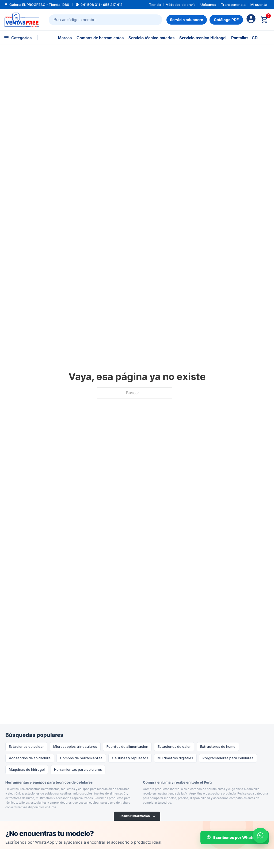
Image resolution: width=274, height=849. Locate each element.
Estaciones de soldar (26, 746)
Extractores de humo (217, 746)
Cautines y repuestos (130, 758)
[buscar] (154, 19)
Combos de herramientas (100, 38)
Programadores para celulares (228, 758)
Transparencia (233, 4)
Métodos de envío (181, 4)
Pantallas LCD (244, 38)
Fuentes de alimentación (127, 746)
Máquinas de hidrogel (27, 769)
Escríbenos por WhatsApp (237, 837)
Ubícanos (208, 4)
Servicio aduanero (186, 20)
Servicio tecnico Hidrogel (202, 38)
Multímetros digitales (175, 758)
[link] (226, 20)
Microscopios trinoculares (75, 746)
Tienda (155, 4)
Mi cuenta (258, 4)
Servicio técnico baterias (151, 38)
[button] (18, 38)
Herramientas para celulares (78, 769)
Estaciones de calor (174, 746)
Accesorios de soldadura (30, 758)
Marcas (65, 38)
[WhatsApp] (260, 835)
